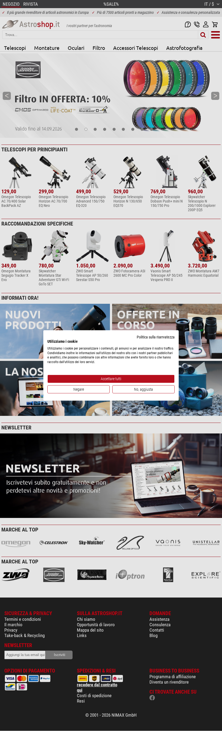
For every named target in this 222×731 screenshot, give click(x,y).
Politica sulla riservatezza (156, 337)
